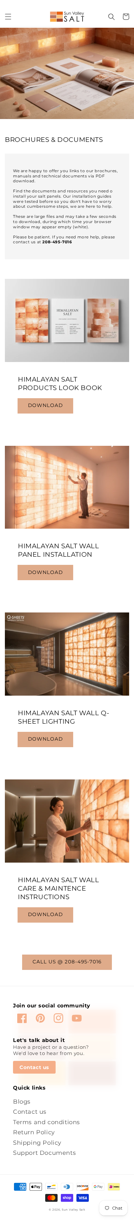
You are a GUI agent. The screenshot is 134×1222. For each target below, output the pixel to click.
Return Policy (34, 1132)
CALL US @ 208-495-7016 (67, 961)
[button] (8, 16)
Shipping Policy (37, 1142)
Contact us (34, 1067)
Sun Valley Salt (73, 1209)
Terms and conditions (46, 1122)
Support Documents (44, 1152)
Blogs (22, 1101)
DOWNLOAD (45, 405)
